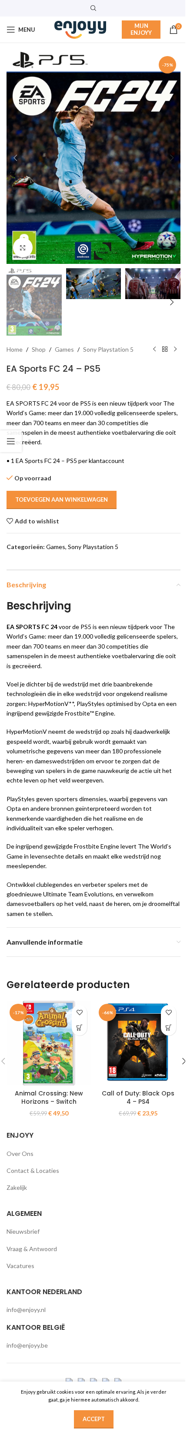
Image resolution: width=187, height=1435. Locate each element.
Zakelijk (17, 1187)
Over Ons (20, 1153)
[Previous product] (154, 349)
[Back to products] (165, 349)
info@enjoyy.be (27, 1345)
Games (64, 349)
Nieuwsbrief (23, 1231)
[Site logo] (80, 29)
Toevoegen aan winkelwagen (61, 499)
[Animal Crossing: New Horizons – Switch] (49, 1043)
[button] (15, 157)
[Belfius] (117, 1381)
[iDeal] (70, 1381)
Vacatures (20, 1265)
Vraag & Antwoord (32, 1248)
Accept (94, 1418)
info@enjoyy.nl (26, 1309)
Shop (39, 349)
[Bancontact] (82, 1381)
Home (15, 349)
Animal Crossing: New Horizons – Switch (49, 1097)
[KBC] (106, 1381)
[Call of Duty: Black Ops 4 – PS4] (138, 1043)
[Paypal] (94, 1381)
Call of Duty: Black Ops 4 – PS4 (138, 1097)
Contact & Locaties (33, 1170)
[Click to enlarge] (23, 247)
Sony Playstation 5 (108, 349)
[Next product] (175, 349)
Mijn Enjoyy (141, 29)
